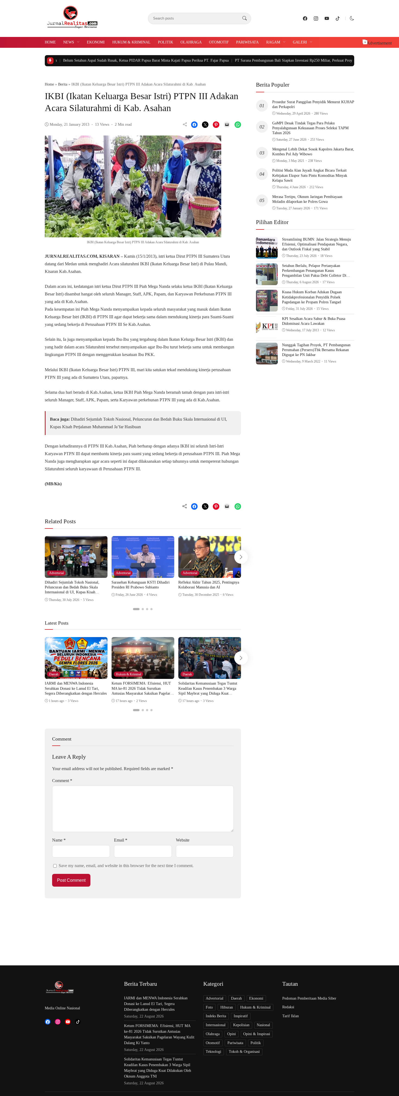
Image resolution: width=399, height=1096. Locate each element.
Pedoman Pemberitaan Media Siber (309, 998)
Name (59, 840)
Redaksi (288, 1007)
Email (120, 840)
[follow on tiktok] (337, 18)
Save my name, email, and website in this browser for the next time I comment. (126, 865)
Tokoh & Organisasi (244, 1052)
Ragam (273, 42)
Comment (62, 780)
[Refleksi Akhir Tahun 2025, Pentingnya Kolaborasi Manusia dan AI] (209, 574)
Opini (231, 1034)
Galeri (300, 42)
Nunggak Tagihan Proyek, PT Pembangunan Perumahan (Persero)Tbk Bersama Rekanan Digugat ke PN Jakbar (316, 350)
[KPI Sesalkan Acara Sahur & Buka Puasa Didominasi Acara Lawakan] (267, 334)
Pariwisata (247, 42)
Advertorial (56, 573)
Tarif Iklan (290, 1016)
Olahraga (191, 42)
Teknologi (213, 1052)
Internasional (216, 1025)
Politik (165, 42)
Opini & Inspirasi (256, 1034)
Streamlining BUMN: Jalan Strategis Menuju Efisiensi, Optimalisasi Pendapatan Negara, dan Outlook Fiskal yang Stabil (316, 244)
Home (50, 42)
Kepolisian (241, 1025)
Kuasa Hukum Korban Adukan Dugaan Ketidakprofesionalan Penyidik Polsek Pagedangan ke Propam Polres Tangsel (312, 297)
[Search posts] (244, 18)
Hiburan (226, 1007)
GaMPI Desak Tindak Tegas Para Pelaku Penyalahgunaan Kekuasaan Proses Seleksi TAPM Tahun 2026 (310, 128)
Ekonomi (96, 42)
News (68, 42)
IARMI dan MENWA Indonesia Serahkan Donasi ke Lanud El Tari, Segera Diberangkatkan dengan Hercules (76, 688)
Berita (62, 84)
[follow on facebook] (305, 18)
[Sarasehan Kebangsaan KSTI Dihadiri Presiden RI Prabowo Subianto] (143, 574)
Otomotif (219, 42)
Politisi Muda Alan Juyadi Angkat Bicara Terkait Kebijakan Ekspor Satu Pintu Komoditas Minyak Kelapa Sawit (309, 175)
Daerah (53, 674)
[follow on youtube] (327, 18)
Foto (209, 1007)
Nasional (263, 1025)
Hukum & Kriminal (131, 42)
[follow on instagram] (316, 18)
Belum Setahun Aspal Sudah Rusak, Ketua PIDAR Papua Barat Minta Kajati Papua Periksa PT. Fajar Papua (114, 60)
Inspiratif (241, 1016)
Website (182, 840)
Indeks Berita (216, 1016)
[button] (352, 18)
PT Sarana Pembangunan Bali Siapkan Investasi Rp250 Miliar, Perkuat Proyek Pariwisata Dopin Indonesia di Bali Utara (295, 60)
